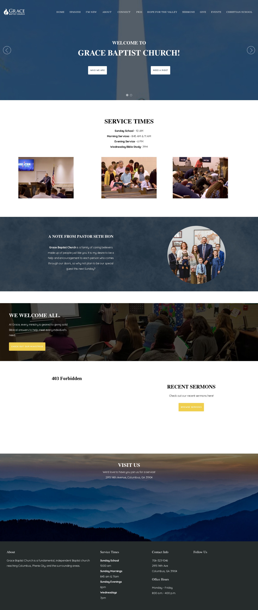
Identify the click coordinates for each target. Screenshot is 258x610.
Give (203, 11)
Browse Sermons (191, 407)
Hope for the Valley (162, 11)
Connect (124, 11)
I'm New (91, 11)
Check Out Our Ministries (27, 346)
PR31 (139, 11)
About (107, 11)
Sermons (188, 11)
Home (60, 11)
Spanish (75, 11)
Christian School (239, 11)
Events (216, 11)
